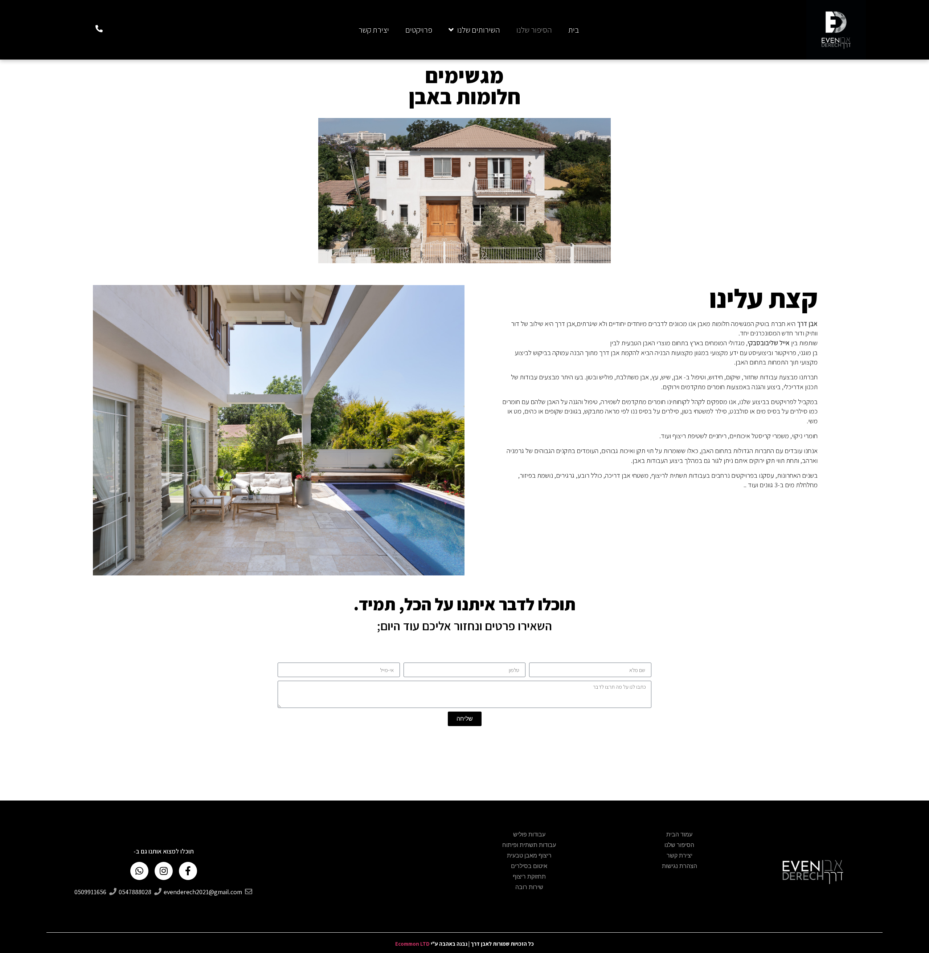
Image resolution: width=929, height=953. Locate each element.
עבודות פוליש (529, 835)
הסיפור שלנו (534, 30)
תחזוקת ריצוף (529, 877)
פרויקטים (418, 30)
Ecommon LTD (412, 943)
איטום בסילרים (529, 866)
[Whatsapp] (139, 871)
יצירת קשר (374, 30)
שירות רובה (529, 887)
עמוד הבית (679, 835)
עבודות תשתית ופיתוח (529, 845)
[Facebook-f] (188, 871)
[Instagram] (164, 871)
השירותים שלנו (478, 30)
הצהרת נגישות (679, 866)
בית (573, 30)
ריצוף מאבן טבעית (529, 856)
